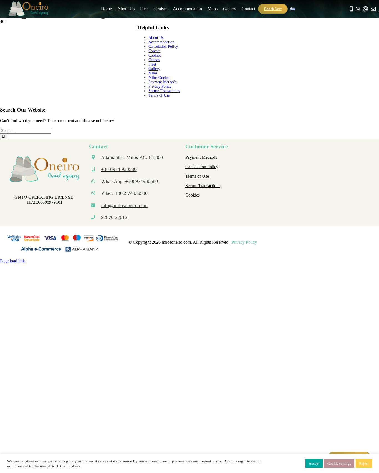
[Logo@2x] (44, 158)
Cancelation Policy (163, 46)
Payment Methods (162, 82)
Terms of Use (159, 95)
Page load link (12, 260)
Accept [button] (314, 463)
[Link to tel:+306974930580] (351, 8)
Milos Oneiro (158, 78)
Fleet (152, 64)
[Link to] (358, 8)
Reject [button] (364, 463)
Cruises (154, 60)
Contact (154, 51)
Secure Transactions (164, 91)
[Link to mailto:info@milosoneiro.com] (373, 8)
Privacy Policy (159, 86)
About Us (155, 38)
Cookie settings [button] (339, 463)
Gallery (154, 69)
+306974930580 (141, 181)
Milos (152, 73)
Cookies (154, 55)
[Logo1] (28, 3)
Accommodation (161, 42)
